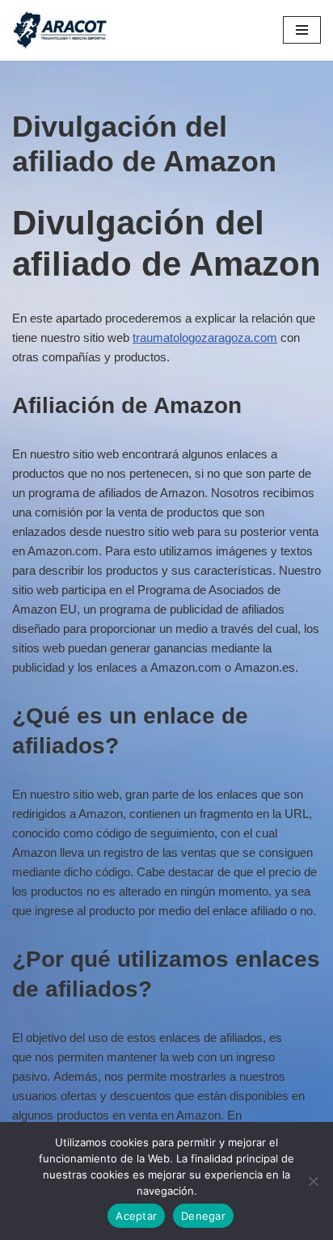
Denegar (203, 1215)
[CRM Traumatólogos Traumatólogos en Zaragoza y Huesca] (60, 30)
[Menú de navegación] (302, 30)
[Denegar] (313, 1181)
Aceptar (136, 1215)
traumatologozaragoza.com (205, 337)
